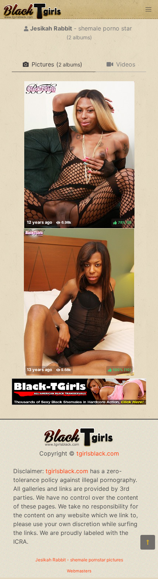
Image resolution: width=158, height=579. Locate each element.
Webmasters (79, 570)
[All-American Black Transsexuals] (79, 402)
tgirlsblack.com (97, 453)
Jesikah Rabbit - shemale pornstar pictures (79, 559)
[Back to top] (147, 542)
